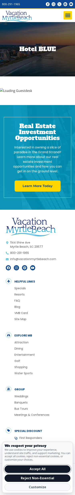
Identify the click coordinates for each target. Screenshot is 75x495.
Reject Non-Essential (37, 478)
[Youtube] (71, 4)
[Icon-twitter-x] (59, 4)
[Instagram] (53, 4)
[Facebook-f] (48, 4)
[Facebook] (8, 267)
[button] (68, 15)
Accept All (38, 469)
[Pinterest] (65, 4)
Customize (37, 487)
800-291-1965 (11, 4)
